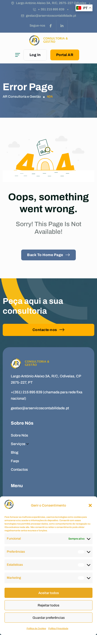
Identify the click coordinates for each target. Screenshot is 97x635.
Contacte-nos (44, 330)
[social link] (50, 25)
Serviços (18, 444)
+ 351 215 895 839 (51, 9)
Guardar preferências (48, 617)
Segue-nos (37, 25)
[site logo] (48, 43)
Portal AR (65, 55)
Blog (14, 452)
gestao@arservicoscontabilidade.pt (51, 15)
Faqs (15, 461)
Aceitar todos (48, 593)
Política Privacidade (58, 628)
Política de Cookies (36, 628)
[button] (90, 505)
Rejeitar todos (48, 605)
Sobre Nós (19, 435)
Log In (35, 55)
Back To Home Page (45, 255)
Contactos (19, 469)
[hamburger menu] (17, 55)
